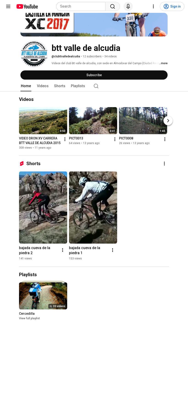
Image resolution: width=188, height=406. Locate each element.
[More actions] (64, 139)
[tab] (25, 86)
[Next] (168, 120)
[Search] (112, 6)
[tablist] (94, 86)
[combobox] (82, 6)
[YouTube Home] (27, 6)
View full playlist (29, 318)
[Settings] (153, 6)
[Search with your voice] (128, 6)
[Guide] (8, 6)
